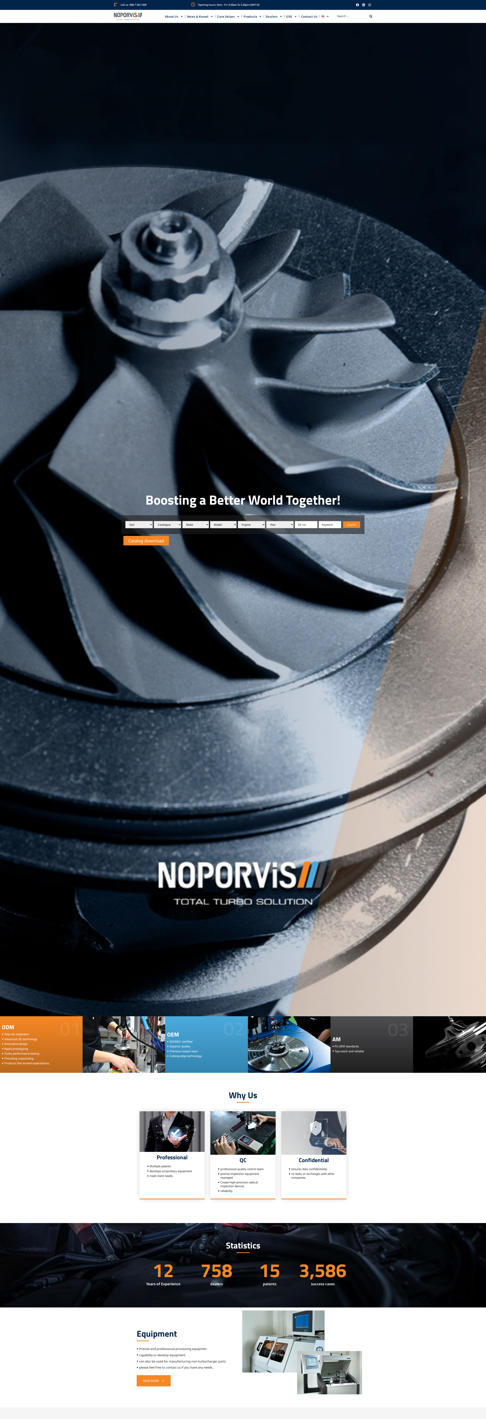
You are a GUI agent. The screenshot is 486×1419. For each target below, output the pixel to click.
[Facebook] (357, 5)
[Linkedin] (364, 5)
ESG (289, 16)
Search (351, 524)
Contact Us (309, 16)
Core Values (226, 16)
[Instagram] (370, 5)
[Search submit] (370, 16)
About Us (171, 16)
